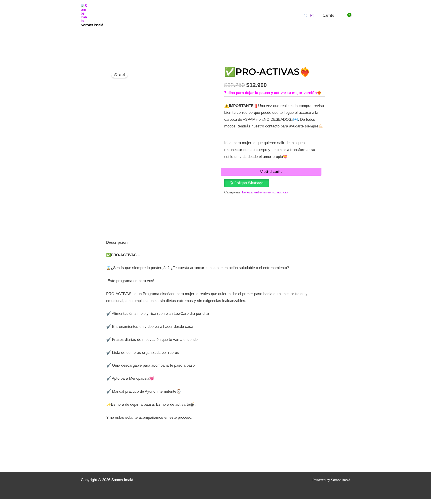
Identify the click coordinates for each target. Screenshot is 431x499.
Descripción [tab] (117, 242)
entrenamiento (264, 192)
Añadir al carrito (271, 172)
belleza (247, 192)
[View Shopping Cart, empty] (346, 15)
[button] (246, 183)
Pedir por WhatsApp (249, 183)
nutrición (283, 192)
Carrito (328, 15)
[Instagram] (312, 15)
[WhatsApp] (305, 15)
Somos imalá (92, 25)
